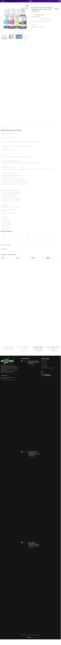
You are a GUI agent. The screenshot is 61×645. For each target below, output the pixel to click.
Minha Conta (44, 360)
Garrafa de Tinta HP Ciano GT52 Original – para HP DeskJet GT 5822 (38, 348)
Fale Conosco (16, 372)
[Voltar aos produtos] (58, 5)
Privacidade (11, 372)
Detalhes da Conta (45, 366)
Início (32, 4)
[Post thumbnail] (24, 405)
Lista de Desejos (45, 364)
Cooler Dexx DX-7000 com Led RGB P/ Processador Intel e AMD (23, 348)
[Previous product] (56, 5)
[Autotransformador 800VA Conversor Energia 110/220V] (8, 301)
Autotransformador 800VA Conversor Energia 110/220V (8, 347)
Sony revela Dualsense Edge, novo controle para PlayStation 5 (33, 362)
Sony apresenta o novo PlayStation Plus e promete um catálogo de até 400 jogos (34, 453)
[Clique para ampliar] (3, 30)
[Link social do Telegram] (43, 27)
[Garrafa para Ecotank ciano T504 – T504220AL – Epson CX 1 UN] (53, 301)
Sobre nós (2, 372)
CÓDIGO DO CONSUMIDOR (48, 368)
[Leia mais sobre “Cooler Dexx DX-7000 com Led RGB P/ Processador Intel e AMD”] (28, 260)
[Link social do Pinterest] (41, 27)
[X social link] (39, 27)
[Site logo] (30, 1)
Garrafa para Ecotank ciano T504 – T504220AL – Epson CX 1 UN (53, 348)
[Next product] (59, 5)
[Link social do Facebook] (37, 27)
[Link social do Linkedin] (42, 27)
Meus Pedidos (44, 362)
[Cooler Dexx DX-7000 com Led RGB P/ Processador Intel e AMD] (23, 301)
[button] (43, 260)
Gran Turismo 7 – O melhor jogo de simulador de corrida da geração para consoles (33, 544)
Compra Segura (7, 372)
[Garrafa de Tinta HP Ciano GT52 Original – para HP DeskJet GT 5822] (38, 301)
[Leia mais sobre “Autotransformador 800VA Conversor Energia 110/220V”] (13, 260)
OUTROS (36, 4)
